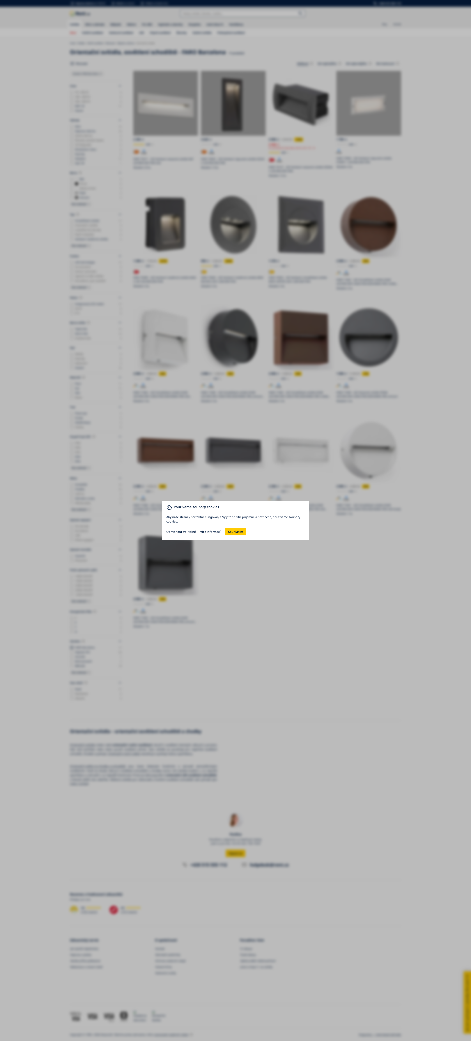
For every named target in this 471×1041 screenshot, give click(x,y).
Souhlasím (235, 532)
